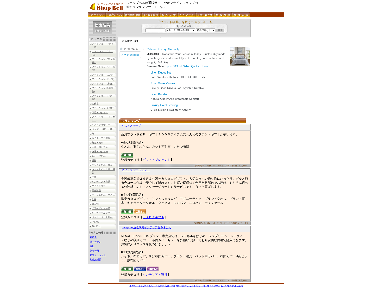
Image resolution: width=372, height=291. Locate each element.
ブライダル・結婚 (101, 208)
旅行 (92, 246)
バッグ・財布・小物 (102, 129)
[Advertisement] (267, 77)
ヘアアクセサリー (101, 124)
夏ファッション (98, 255)
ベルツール (215, 285)
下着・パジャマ (100, 112)
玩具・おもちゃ (100, 147)
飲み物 (95, 204)
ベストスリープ (131, 125)
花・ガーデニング (101, 212)
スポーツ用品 (99, 156)
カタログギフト (153, 217)
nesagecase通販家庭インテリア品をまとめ (146, 227)
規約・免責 (181, 285)
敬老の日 (94, 250)
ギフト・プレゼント (156, 159)
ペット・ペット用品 (102, 217)
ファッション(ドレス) (103, 79)
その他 (95, 221)
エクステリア (99, 186)
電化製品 (96, 190)
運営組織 (238, 285)
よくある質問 (193, 285)
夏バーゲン (95, 241)
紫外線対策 (95, 259)
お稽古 (95, 103)
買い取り (96, 226)
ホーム (132, 285)
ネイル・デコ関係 (101, 138)
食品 (94, 199)
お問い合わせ (227, 285)
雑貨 (94, 160)
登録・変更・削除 (166, 285)
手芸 (94, 177)
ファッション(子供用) (103, 108)
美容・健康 (97, 142)
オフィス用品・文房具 (103, 195)
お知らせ (205, 285)
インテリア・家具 (101, 181)
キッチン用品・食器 (102, 165)
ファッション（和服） (103, 83)
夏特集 (93, 237)
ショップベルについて (147, 285)
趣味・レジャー (100, 151)
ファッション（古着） (103, 74)
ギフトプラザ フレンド (136, 170)
